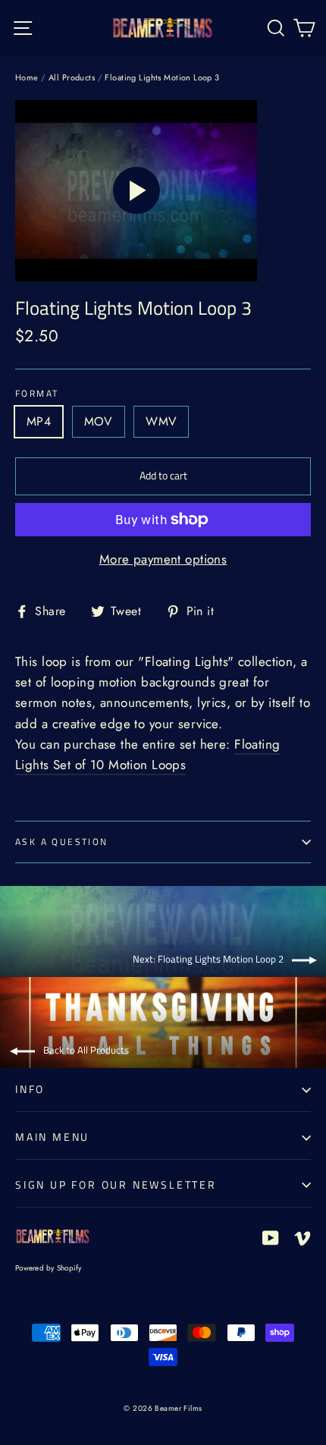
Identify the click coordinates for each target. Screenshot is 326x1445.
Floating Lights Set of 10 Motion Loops (148, 754)
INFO (30, 1089)
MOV (98, 421)
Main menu (52, 1137)
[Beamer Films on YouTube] (270, 1237)
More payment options (163, 559)
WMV (161, 421)
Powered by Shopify (48, 1268)
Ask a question (61, 841)
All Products (72, 77)
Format (36, 393)
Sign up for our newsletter (116, 1184)
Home (27, 77)
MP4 (39, 421)
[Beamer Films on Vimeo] (302, 1237)
